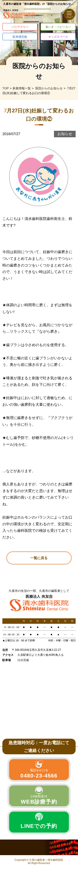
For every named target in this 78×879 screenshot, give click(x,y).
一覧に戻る (39, 558)
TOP (5, 88)
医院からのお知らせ (49, 88)
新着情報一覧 (22, 88)
